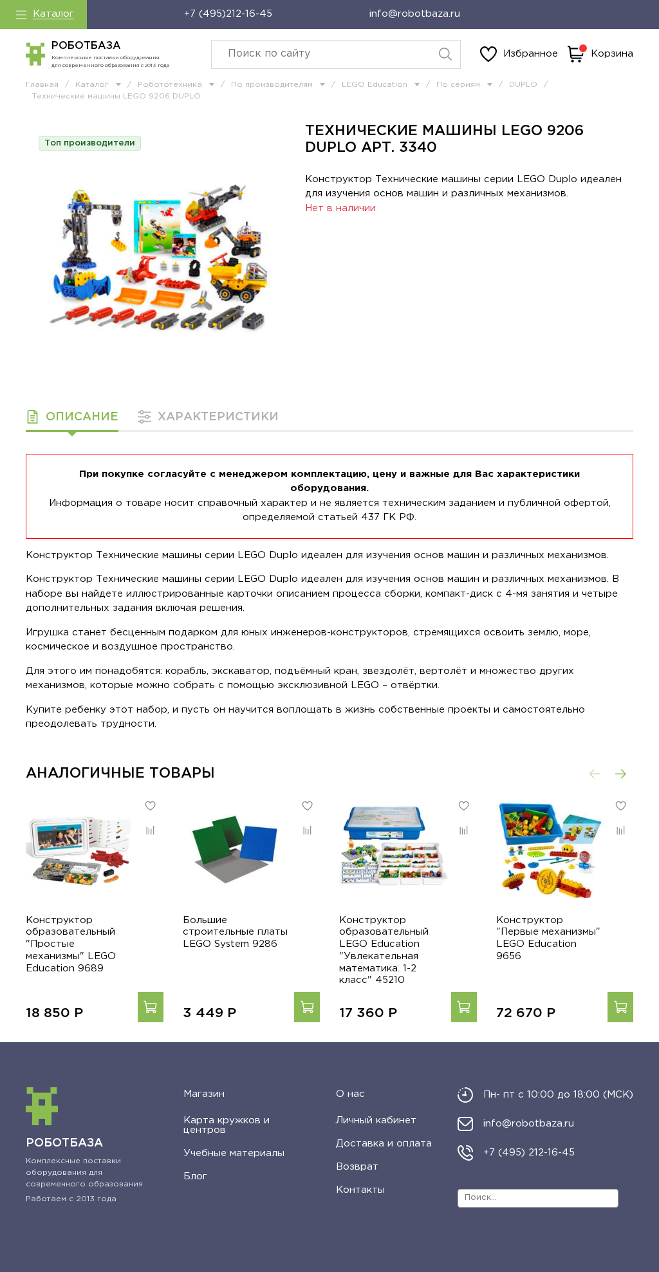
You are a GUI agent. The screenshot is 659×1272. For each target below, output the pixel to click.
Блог (195, 1176)
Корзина (612, 54)
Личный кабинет (376, 1120)
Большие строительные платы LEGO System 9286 (235, 932)
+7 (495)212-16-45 (228, 14)
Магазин (204, 1094)
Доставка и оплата (384, 1143)
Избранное (530, 54)
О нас (350, 1094)
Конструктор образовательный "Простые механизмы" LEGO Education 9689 (71, 944)
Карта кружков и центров (226, 1125)
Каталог (53, 14)
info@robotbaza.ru (414, 14)
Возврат (357, 1167)
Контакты (360, 1190)
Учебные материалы (233, 1153)
